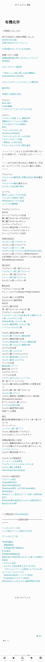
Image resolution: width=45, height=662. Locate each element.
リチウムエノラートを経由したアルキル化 (23, 568)
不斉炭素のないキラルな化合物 (16, 48)
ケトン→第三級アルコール (14, 277)
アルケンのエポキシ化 (12, 130)
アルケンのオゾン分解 (12, 139)
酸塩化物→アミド (10, 365)
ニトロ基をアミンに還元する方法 (17, 530)
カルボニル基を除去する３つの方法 (20, 565)
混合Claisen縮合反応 (11, 485)
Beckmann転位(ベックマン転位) (18, 574)
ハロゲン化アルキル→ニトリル (16, 377)
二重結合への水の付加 (12, 142)
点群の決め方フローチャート (15, 42)
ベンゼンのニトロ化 (11, 527)
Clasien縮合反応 (9, 482)
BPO (4, 127)
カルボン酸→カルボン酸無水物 (16, 344)
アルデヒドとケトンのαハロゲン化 (18, 464)
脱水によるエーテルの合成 (14, 194)
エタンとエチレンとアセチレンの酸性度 (20, 81)
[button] (40, 388)
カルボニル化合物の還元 (13, 186)
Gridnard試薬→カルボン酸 (14, 321)
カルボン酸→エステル (12, 350)
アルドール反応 (9, 479)
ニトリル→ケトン (10, 449)
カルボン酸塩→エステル (13, 359)
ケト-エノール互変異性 (12, 461)
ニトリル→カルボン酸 (12, 327)
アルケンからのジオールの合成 (16, 136)
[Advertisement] (22, 614)
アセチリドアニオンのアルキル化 (17, 109)
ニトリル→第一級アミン (13, 428)
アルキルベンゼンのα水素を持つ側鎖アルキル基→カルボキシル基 (22, 317)
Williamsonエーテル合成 (13, 200)
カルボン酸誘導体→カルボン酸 (16, 324)
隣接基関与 (9, 544)
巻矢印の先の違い (10, 39)
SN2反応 (6, 60)
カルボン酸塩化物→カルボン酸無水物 (19, 341)
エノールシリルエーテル (13, 571)
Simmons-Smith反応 (11, 133)
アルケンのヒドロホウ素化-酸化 (16, 145)
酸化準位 (6, 88)
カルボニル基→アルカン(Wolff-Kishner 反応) (22, 250)
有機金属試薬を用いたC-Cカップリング (20, 57)
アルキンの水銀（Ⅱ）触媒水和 (16, 118)
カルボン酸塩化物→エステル (15, 356)
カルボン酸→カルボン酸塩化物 (16, 335)
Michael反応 (7, 491)
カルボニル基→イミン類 (13, 247)
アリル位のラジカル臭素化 (14, 124)
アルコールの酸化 (10, 183)
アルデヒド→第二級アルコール (16, 271)
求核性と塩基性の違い (12, 94)
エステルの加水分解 (11, 405)
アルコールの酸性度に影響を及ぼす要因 (20, 177)
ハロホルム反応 (9, 562)
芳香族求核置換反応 (11, 553)
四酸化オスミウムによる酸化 (15, 121)
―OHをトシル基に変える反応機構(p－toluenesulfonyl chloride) (19, 74)
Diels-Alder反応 (21, 514)
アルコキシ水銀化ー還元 (13, 197)
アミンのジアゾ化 (10, 536)
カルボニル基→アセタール (14, 241)
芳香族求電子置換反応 (14, 547)
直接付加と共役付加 (11, 556)
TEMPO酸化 (7, 541)
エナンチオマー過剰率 (12, 66)
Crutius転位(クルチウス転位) (16, 578)
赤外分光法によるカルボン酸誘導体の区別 (21, 581)
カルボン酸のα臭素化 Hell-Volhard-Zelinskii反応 (13, 469)
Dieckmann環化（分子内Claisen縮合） (19, 488)
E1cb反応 (6, 550)
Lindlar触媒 (7, 106)
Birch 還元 (6, 103)
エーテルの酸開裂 (10, 203)
